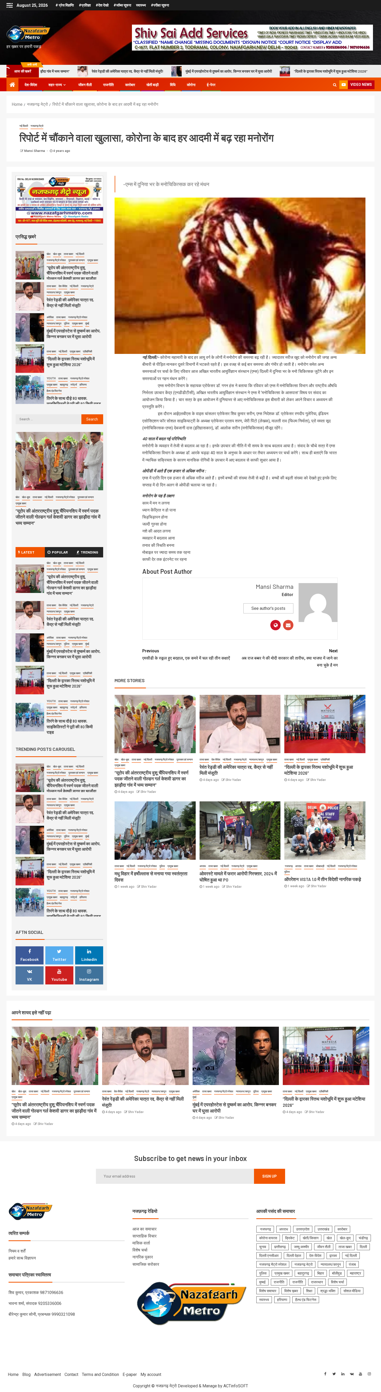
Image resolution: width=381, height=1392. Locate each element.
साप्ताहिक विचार (144, 1236)
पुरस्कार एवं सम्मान (185, 759)
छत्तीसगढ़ (280, 1247)
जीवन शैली (85, 85)
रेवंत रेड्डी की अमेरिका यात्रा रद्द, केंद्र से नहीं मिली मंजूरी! (70, 621)
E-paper (130, 1374)
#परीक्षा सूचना (160, 5)
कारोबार (130, 85)
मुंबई (87, 293)
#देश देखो (102, 5)
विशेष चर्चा (139, 1250)
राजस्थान (317, 1282)
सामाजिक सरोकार (145, 1264)
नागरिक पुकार (142, 1257)
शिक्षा (309, 1291)
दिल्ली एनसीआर (269, 1256)
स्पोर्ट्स (73, 354)
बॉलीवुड (337, 1273)
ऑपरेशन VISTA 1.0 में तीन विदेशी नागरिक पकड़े (322, 879)
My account (150, 1374)
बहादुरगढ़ (64, 354)
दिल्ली (363, 1247)
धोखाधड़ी (320, 866)
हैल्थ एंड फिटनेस (54, 360)
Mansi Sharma (35, 151)
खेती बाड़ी (152, 85)
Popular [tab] (60, 552)
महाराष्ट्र (355, 1273)
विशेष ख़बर (291, 1291)
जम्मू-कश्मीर (301, 1247)
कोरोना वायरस (268, 1238)
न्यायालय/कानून (256, 759)
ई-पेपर (211, 85)
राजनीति (108, 85)
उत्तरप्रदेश (302, 1229)
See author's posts (268, 608)
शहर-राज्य (55, 85)
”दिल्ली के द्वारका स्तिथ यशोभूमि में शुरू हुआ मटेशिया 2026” (232, 71)
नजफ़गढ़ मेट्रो (37, 125)
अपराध (203, 866)
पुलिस (162, 866)
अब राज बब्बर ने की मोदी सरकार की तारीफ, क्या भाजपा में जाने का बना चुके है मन (290, 657)
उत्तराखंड (323, 1229)
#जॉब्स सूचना (122, 5)
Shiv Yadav (148, 792)
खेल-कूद (125, 759)
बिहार (320, 1273)
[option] (59, 267)
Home (13, 1374)
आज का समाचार (144, 1229)
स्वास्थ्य (141, 5)
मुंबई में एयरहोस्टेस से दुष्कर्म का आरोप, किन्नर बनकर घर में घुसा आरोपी (130, 71)
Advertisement (47, 1374)
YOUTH (51, 348)
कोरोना (191, 85)
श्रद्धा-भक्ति (327, 1291)
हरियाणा (83, 354)
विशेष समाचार (267, 1291)
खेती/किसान (311, 1238)
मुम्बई (262, 1282)
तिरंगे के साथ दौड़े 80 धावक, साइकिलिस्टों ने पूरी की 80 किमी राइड (332, 71)
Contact (71, 1374)
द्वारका (333, 1256)
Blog (26, 1374)
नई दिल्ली (23, 125)
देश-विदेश (31, 85)
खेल (116, 759)
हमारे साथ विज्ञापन (22, 1258)
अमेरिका (50, 287)
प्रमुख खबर (120, 765)
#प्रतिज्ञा (85, 5)
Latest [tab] (27, 552)
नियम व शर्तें (17, 1251)
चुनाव (262, 1247)
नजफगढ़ (288, 866)
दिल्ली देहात (294, 1256)
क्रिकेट (290, 1238)
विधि (172, 85)
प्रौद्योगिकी (325, 759)
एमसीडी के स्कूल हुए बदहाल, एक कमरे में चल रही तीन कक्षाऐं (186, 654)
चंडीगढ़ (363, 1238)
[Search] (334, 85)
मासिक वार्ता (141, 1243)
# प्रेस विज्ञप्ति (64, 5)
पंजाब (352, 1264)
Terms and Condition (100, 1374)
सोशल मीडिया (352, 1291)
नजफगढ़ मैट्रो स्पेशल (164, 759)
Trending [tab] (89, 552)
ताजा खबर (136, 759)
